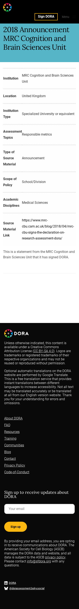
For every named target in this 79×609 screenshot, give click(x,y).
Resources (12, 432)
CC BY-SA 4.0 (44, 351)
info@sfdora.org (39, 561)
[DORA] (15, 7)
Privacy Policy (14, 465)
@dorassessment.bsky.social (26, 588)
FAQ (7, 425)
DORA (12, 583)
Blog (7, 452)
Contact (10, 459)
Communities (14, 445)
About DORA (13, 418)
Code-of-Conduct (16, 472)
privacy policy (55, 557)
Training (10, 438)
